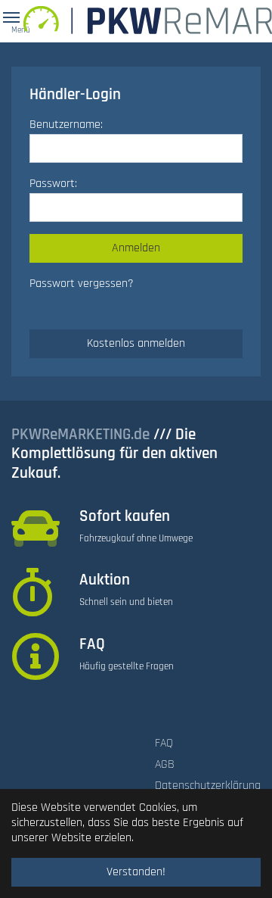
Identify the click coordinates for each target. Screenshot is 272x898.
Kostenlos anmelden (136, 343)
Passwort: (53, 184)
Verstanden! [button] (136, 872)
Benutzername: (66, 125)
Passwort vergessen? (81, 284)
